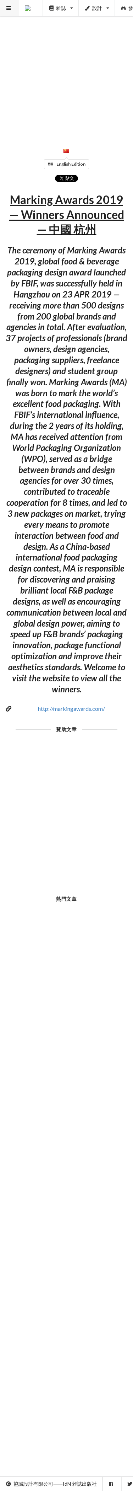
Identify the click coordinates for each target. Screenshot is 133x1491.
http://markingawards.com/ (71, 708)
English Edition (70, 164)
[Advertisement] (66, 66)
